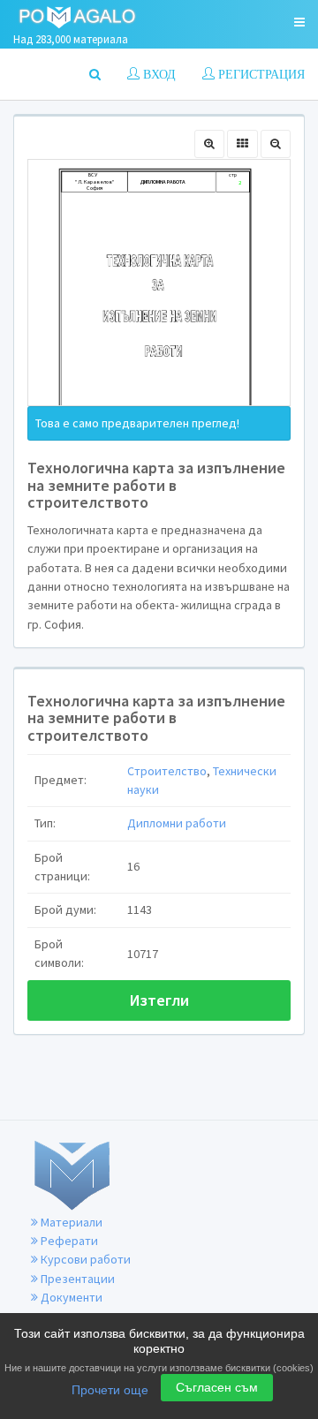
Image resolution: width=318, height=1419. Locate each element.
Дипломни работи (176, 823)
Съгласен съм (217, 1387)
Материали (70, 1222)
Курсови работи (84, 1259)
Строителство (167, 771)
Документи (70, 1297)
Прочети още (110, 1390)
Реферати (68, 1241)
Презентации (76, 1279)
